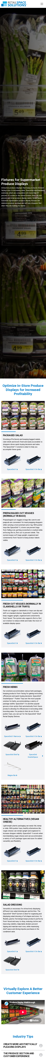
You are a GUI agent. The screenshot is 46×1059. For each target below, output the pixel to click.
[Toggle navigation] (42, 4)
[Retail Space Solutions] (14, 4)
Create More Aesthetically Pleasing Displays (20, 1045)
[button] (42, 416)
